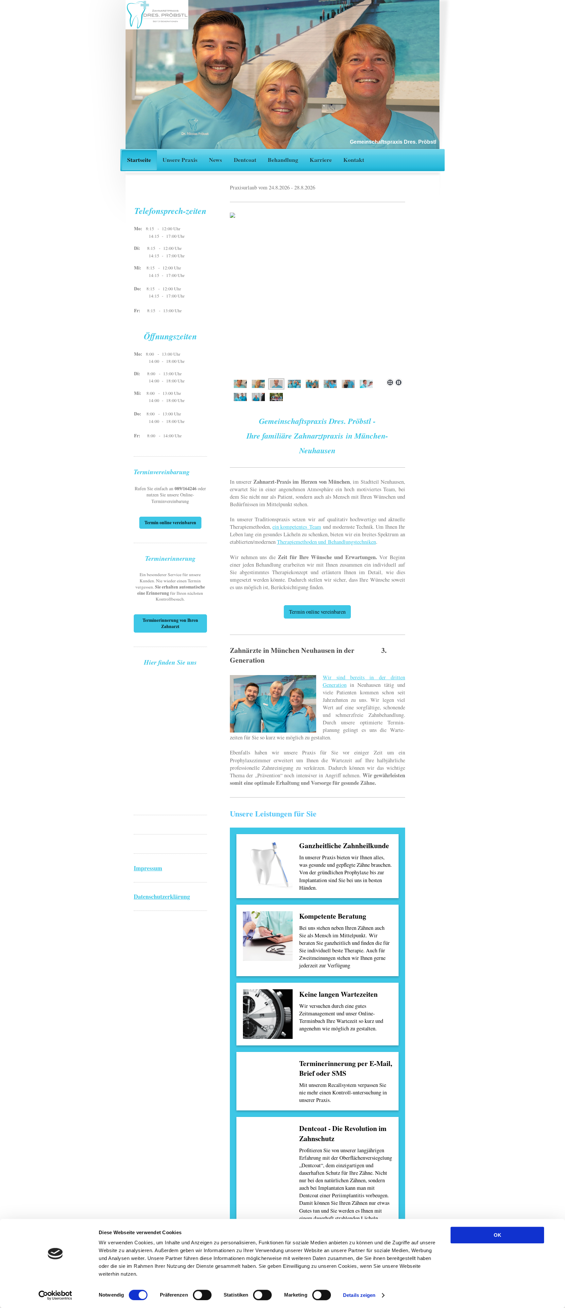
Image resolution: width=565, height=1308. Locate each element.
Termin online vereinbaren (317, 611)
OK (497, 1235)
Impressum (148, 868)
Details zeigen (359, 1295)
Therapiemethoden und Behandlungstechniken (326, 541)
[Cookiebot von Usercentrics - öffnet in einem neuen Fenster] (55, 1295)
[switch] (202, 1295)
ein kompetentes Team (296, 526)
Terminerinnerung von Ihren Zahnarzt (170, 623)
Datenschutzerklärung (162, 896)
